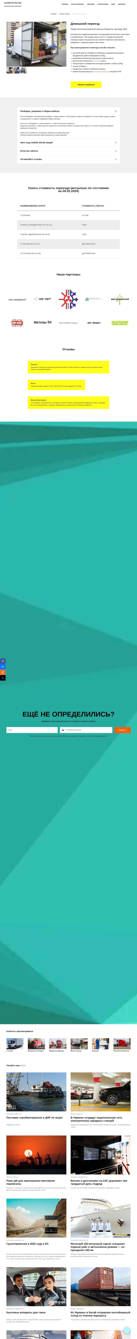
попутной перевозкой (101, 71)
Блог (113, 4)
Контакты (121, 4)
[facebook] (130, 4)
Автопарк (90, 4)
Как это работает (77, 4)
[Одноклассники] (3, 672)
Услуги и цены (103, 4)
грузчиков (96, 61)
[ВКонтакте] (3, 667)
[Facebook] (3, 661)
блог (23, 1065)
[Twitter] (3, 678)
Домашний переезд (79, 14)
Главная (65, 4)
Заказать (122, 730)
